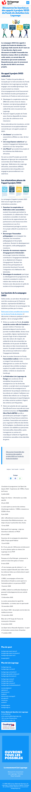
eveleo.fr (4, 702)
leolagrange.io (5, 707)
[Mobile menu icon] (27, 2)
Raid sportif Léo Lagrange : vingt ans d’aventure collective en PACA (12, 530)
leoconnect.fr (5, 692)
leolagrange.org (6, 667)
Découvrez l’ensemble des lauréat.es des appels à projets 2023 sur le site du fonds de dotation (15, 455)
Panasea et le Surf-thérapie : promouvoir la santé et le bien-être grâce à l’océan (14, 559)
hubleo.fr (4, 694)
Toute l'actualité (14, 469)
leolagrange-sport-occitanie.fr (10, 653)
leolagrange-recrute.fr (8, 669)
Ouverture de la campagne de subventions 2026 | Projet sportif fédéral (14, 539)
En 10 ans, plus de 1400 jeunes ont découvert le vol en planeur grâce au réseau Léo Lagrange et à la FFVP (15, 549)
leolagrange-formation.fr (8, 676)
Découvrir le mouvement (15, 772)
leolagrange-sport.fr (7, 681)
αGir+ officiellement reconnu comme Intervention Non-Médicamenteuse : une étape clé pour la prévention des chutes (13, 520)
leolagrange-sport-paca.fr (9, 651)
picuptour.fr (4, 698)
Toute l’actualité (15, 776)
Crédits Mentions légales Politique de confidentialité (16, 786)
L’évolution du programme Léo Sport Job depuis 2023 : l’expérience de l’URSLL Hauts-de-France (15, 488)
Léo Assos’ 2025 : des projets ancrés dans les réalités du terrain (15, 611)
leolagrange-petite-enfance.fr (10, 674)
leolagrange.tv (5, 705)
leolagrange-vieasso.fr (8, 683)
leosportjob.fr (5, 658)
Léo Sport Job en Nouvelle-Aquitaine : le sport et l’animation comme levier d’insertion (15, 629)
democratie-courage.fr (8, 696)
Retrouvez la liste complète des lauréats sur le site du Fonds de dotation (15, 312)
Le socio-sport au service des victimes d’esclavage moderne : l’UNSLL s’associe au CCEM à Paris (15, 509)
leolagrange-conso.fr (7, 679)
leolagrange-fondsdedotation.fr (10, 685)
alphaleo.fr (4, 690)
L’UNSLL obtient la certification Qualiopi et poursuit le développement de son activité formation (14, 592)
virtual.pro (4, 700)
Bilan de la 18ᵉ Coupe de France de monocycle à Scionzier (12, 620)
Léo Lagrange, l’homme (15, 774)
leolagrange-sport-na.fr (8, 655)
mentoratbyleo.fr (6, 688)
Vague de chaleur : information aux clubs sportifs (14, 499)
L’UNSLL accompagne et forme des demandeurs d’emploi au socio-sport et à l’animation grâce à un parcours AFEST (14, 580)
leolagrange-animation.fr (9, 672)
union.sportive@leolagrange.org (11, 716)
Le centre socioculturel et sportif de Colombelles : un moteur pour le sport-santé (15, 602)
